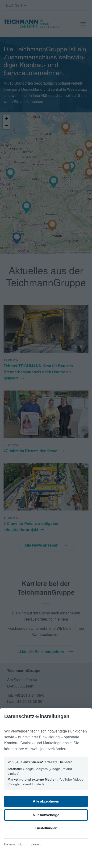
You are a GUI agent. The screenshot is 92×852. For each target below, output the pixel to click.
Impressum (36, 844)
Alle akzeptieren (46, 801)
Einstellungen (46, 828)
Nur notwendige (46, 815)
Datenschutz (13, 844)
